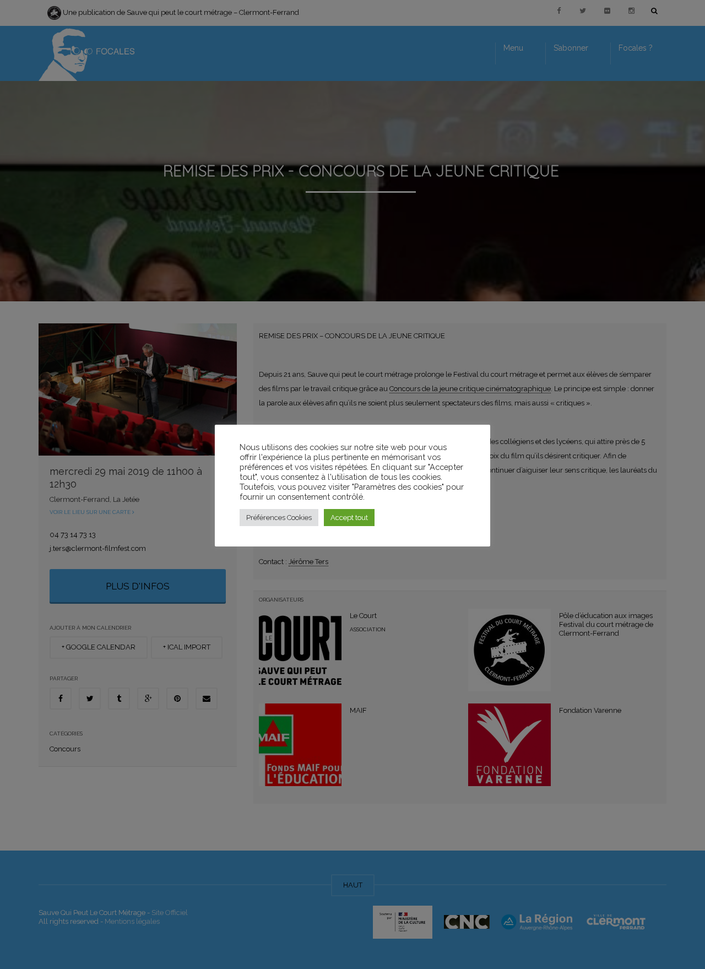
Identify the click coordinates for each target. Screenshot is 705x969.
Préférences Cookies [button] (279, 517)
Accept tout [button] (349, 517)
